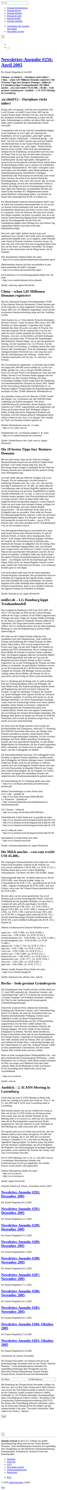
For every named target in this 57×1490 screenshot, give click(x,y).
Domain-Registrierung (17, 8)
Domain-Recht (14, 10)
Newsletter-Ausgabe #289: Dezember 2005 (20, 1244)
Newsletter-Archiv (15, 1467)
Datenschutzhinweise (17, 1469)
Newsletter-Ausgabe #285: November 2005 (20, 1309)
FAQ (9, 1464)
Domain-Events (14, 16)
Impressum (12, 1472)
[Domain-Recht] (1, 39)
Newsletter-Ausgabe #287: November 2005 (20, 1277)
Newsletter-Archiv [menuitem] (15, 31)
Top (3, 1487)
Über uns (11, 1462)
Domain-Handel (14, 13)
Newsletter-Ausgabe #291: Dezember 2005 (20, 1211)
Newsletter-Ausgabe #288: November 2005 (20, 1260)
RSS (9, 1477)
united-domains (16, 1482)
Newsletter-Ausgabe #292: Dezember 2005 (20, 1194)
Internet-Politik (14, 18)
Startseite (11, 1459)
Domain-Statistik (15, 21)
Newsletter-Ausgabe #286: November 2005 (20, 1293)
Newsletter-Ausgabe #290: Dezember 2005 (20, 1227)
